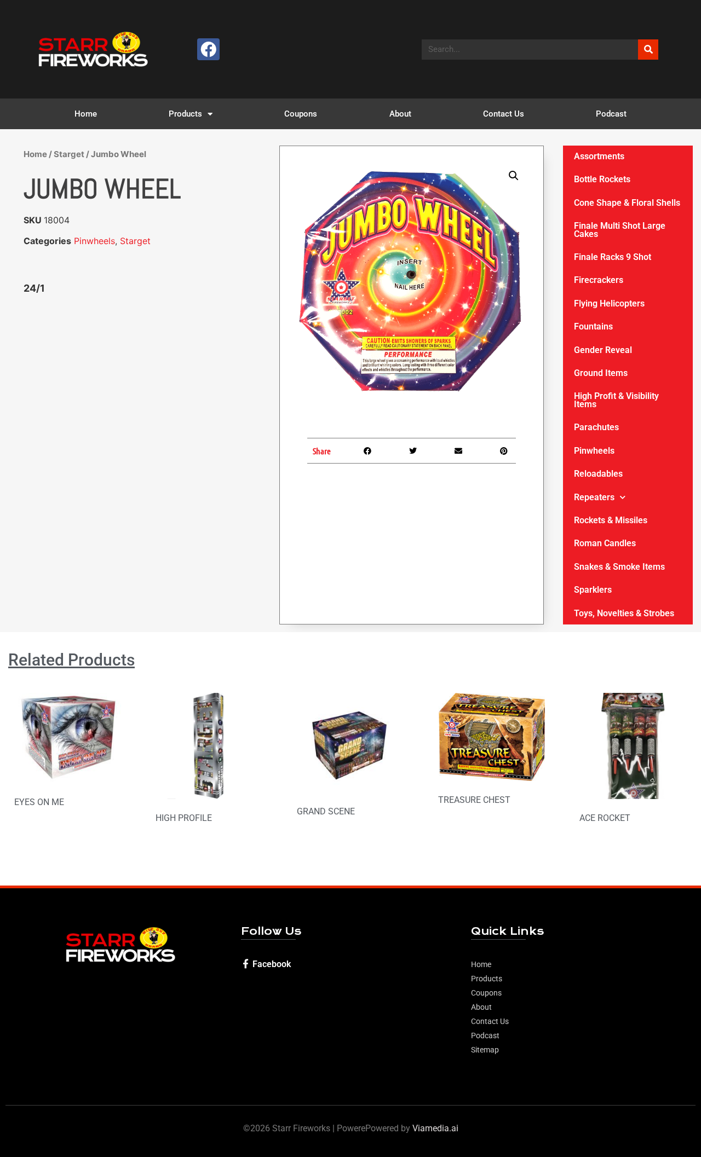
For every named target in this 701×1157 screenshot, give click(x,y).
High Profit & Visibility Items (616, 400)
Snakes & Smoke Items (619, 567)
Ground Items (601, 373)
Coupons (300, 114)
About (400, 114)
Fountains (593, 326)
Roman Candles (605, 543)
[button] (514, 176)
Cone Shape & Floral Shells (627, 203)
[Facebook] (208, 49)
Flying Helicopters (609, 303)
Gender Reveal (603, 350)
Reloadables (598, 473)
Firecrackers (598, 280)
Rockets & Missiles (610, 520)
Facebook (271, 964)
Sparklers (593, 590)
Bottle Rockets (602, 179)
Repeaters (594, 497)
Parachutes (596, 427)
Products (185, 114)
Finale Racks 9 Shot (612, 257)
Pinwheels (94, 240)
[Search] (648, 49)
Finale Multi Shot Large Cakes (619, 230)
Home (85, 114)
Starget (69, 154)
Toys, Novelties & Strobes (624, 613)
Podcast (611, 114)
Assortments (599, 156)
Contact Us (503, 114)
